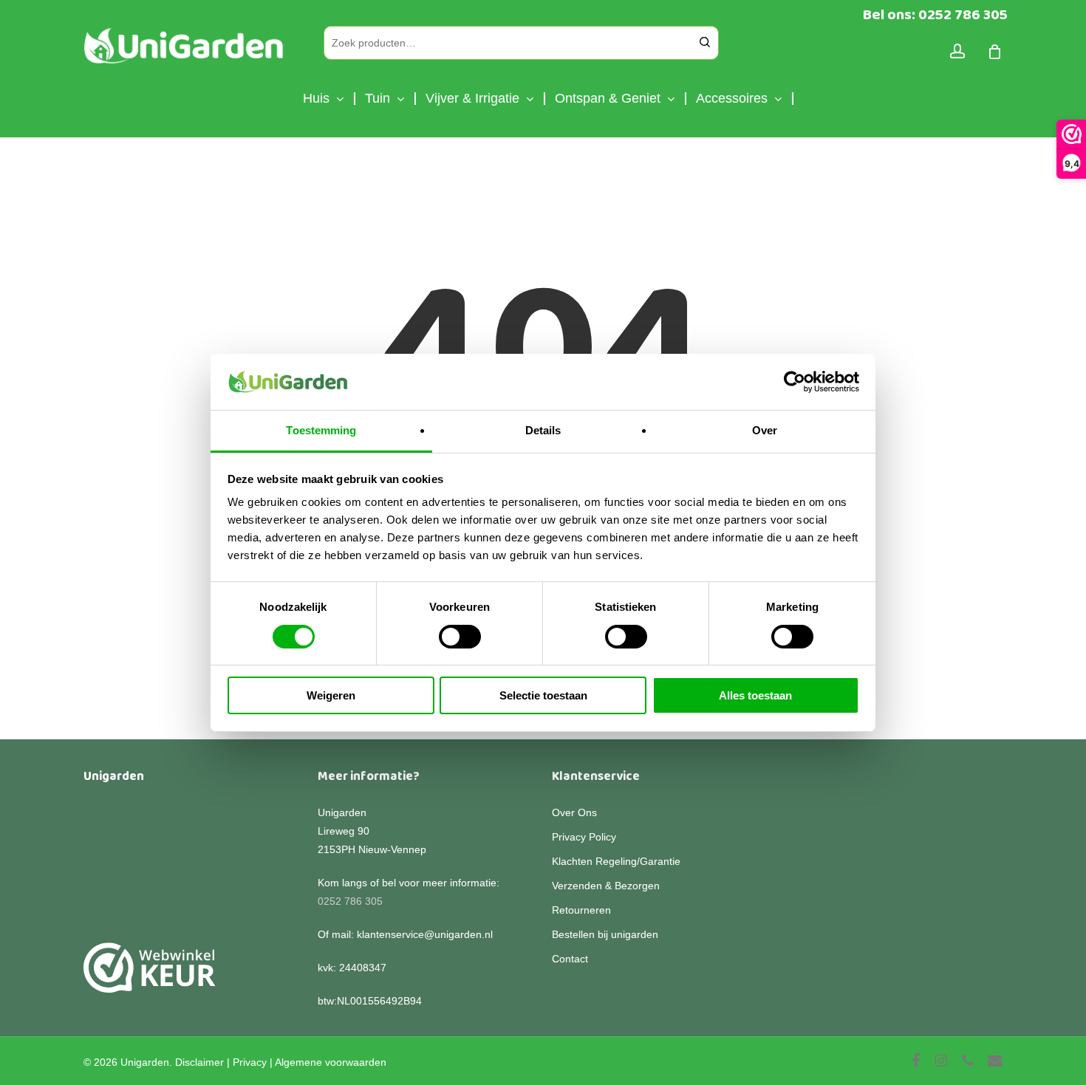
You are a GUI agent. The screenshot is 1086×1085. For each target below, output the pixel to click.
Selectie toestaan (543, 695)
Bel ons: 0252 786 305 (935, 15)
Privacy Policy (584, 837)
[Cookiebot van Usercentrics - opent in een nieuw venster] (794, 382)
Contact (570, 959)
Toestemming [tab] (321, 430)
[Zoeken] (704, 43)
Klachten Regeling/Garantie (616, 861)
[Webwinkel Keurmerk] (149, 976)
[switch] (460, 636)
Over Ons (574, 812)
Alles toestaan (755, 695)
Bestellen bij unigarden (605, 934)
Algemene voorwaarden (330, 1062)
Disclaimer (199, 1062)
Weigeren (331, 695)
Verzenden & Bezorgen (606, 885)
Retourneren (581, 910)
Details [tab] (543, 430)
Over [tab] (764, 430)
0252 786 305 (350, 901)
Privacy (250, 1062)
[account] (957, 51)
